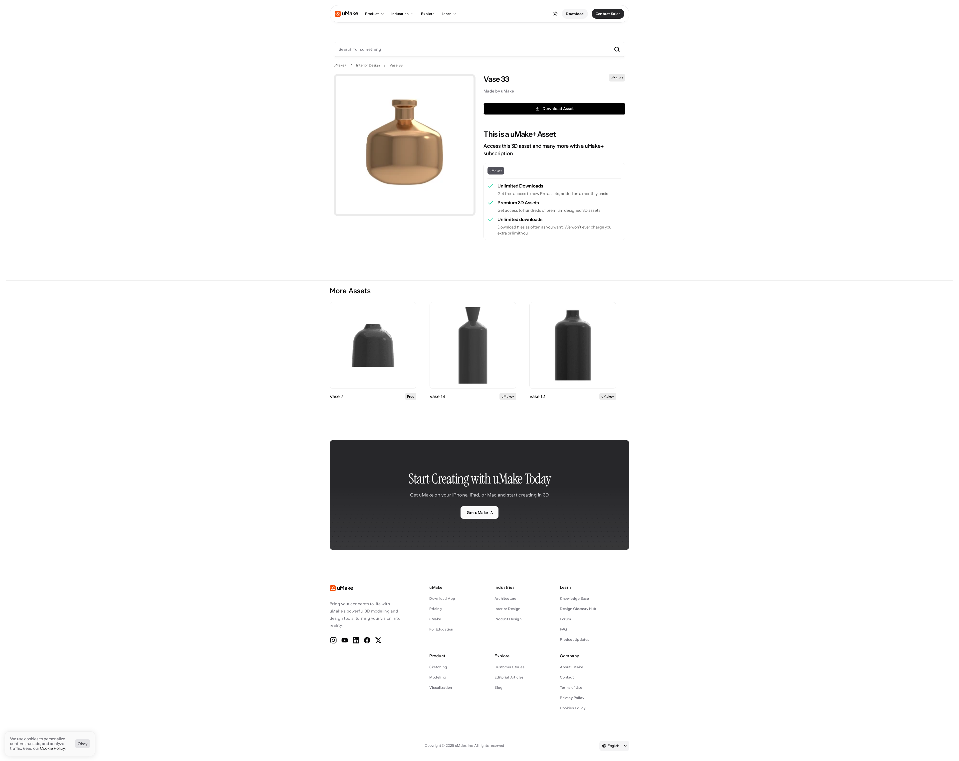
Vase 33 (396, 65)
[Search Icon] (479, 49)
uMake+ (340, 65)
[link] (373, 345)
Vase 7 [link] (336, 396)
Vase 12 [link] (537, 396)
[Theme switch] (555, 14)
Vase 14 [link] (437, 396)
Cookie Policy (52, 748)
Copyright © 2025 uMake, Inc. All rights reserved (464, 745)
